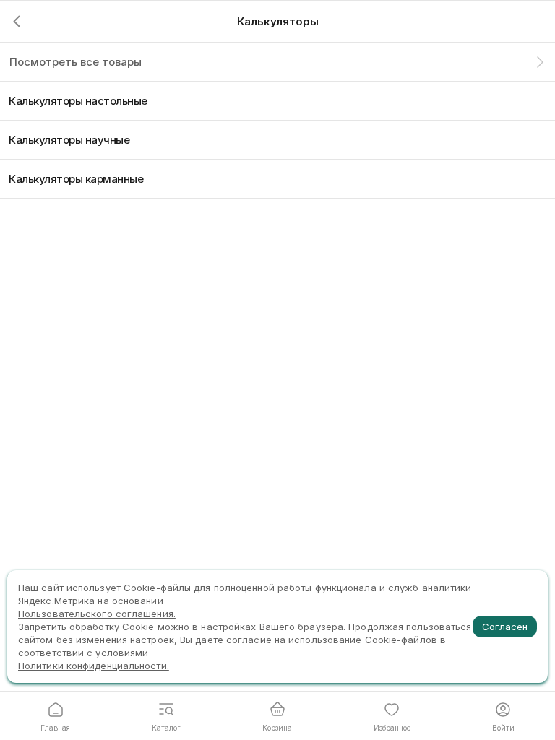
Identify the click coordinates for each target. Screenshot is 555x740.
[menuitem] (277, 100)
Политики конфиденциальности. (93, 665)
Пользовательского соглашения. (97, 613)
